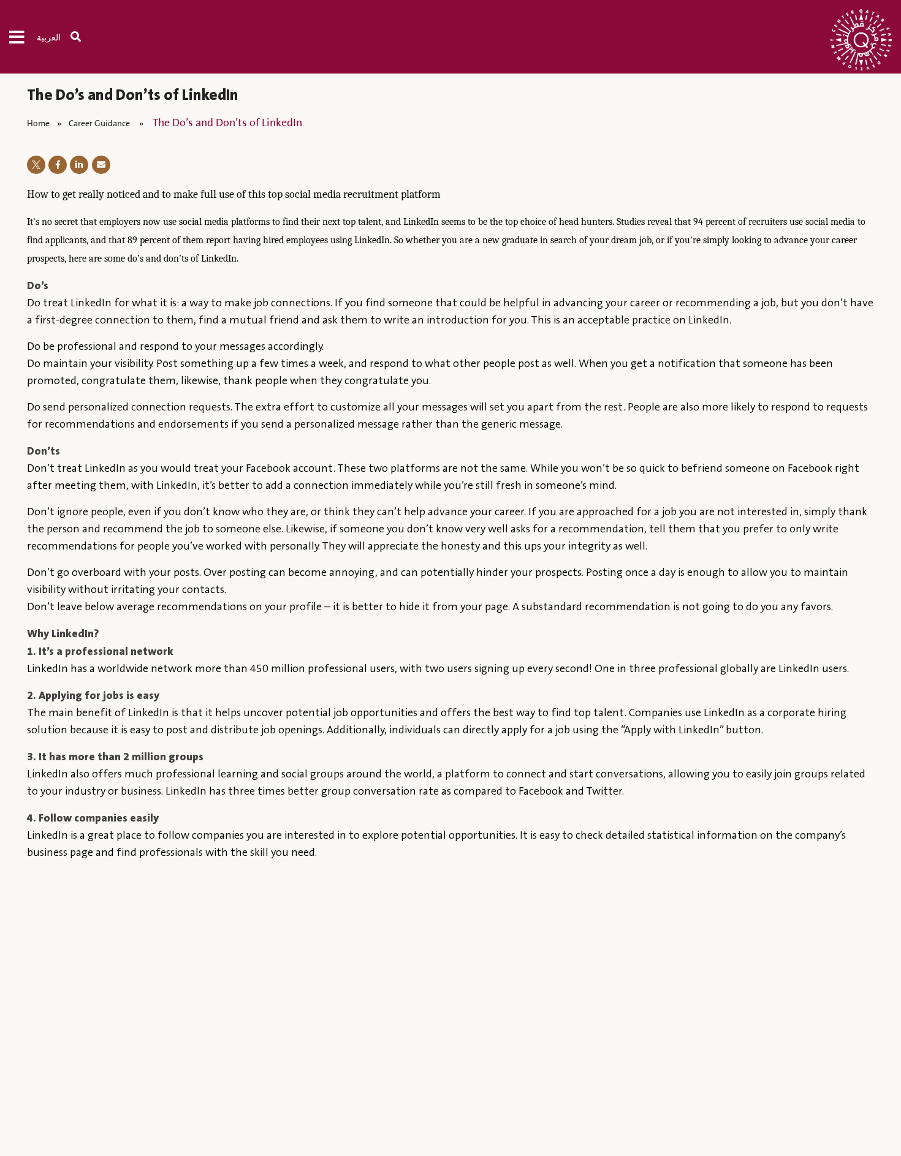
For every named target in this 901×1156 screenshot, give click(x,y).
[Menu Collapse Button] (23, 37)
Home (38, 123)
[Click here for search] (81, 36)
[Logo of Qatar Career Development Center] (861, 42)
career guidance (100, 123)
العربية (49, 38)
